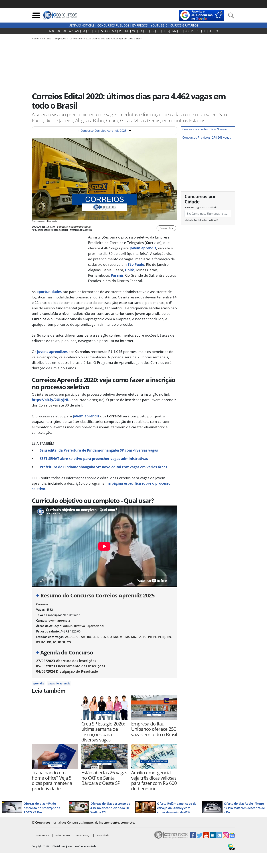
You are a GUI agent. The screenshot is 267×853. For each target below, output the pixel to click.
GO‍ (107, 31)
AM (77, 31)
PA (140, 31)
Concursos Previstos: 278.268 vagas (206, 138)
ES (101, 31)
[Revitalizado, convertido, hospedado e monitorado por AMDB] (231, 847)
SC (198, 31)
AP (71, 31)
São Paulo (136, 264)
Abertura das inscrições (66, 660)
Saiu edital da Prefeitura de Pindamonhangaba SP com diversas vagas (99, 450)
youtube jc (159, 25)
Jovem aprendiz (59, 620)
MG (134, 31)
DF (95, 31)
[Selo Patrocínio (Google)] (201, 15)
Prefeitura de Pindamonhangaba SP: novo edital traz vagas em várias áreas (103, 466)
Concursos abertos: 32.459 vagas (204, 129)
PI (164, 31)
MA (114, 31)
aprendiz (38, 683)
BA (83, 31)
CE (89, 31)
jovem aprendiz (143, 248)
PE (158, 31)
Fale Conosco (62, 835)
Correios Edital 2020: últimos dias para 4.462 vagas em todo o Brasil (105, 38)
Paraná (117, 275)
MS (127, 31)
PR (152, 31)
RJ (168, 31)
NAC (52, 31)
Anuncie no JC (83, 835)
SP (204, 31)
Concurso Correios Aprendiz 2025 (101, 131)
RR (193, 31)
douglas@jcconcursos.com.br (74, 226)
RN (174, 31)
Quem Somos (42, 835)
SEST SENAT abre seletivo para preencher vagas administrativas (94, 458)
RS (180, 31)
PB (146, 31)
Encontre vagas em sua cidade (201, 207)
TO (216, 31)
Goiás (129, 269)
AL (65, 31)
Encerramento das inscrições (70, 666)
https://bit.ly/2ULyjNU (51, 399)
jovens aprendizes (52, 351)
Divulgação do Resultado (67, 671)
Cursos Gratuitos (184, 25)
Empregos (140, 25)
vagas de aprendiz (59, 683)
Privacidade (102, 835)
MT (121, 31)
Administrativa (74, 626)
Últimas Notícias (81, 25)
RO (187, 31)
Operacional (95, 626)
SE (210, 31)
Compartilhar (166, 228)
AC (59, 31)
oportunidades (49, 291)
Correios (42, 604)
